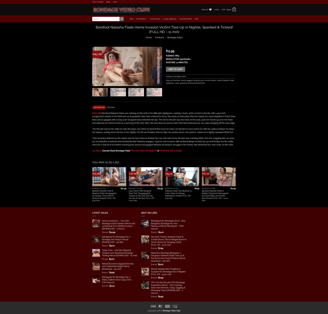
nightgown (170, 83)
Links (115, 2)
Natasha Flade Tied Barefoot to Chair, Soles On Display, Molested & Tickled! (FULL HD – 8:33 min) (178, 194)
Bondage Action (175, 37)
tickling (190, 83)
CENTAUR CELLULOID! (171, 151)
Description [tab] (99, 107)
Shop (132, 19)
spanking (183, 83)
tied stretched (199, 83)
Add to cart (175, 69)
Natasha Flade (228, 80)
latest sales (155, 19)
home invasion (210, 80)
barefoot (176, 80)
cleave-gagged (187, 80)
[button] (216, 9)
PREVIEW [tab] (111, 107)
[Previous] (97, 66)
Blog (108, 2)
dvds (196, 19)
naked (219, 80)
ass (171, 80)
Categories (140, 19)
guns (202, 80)
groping (196, 80)
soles (177, 83)
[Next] (157, 66)
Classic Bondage (169, 19)
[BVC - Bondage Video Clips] (121, 10)
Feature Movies (185, 19)
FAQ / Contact (97, 2)
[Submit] (122, 19)
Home (149, 37)
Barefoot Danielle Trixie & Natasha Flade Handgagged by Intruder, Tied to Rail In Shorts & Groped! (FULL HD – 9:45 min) (104, 196)
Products (159, 37)
